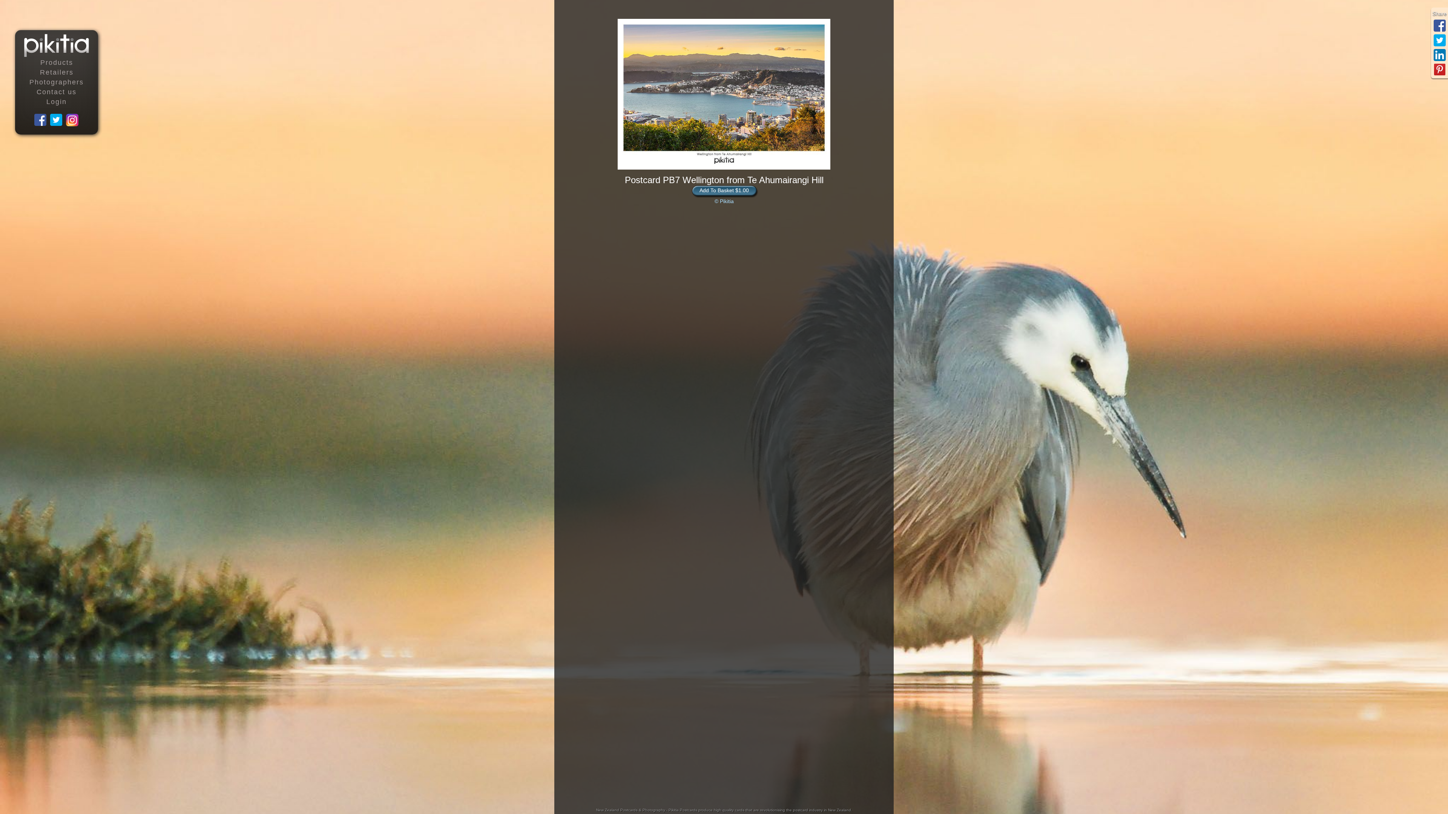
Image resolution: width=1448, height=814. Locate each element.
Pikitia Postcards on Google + (72, 120)
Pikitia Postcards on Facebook (41, 120)
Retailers (57, 72)
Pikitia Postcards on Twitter (56, 120)
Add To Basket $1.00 (724, 190)
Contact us (57, 92)
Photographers (56, 82)
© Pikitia (724, 201)
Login (56, 102)
